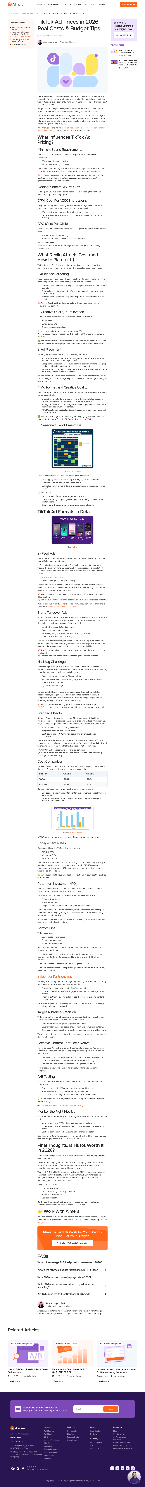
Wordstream (76, 471)
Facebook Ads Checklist (122, 1448)
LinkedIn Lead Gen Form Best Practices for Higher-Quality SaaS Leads (116, 1371)
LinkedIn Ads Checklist (122, 1445)
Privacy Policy (88, 1481)
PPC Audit (48, 1443)
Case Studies (53, 4)
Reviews (77, 4)
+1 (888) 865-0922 (17, 1442)
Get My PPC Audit (123, 35)
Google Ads (72, 1431)
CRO (46, 1437)
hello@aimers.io (16, 1437)
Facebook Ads (73, 1437)
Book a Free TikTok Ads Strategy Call (72, 1243)
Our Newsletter (119, 1434)
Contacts (101, 4)
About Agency (96, 1442)
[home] (16, 4)
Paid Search (49, 1431)
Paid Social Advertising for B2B (27, 13)
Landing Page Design (52, 1440)
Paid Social (48, 1434)
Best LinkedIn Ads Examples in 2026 (126, 51)
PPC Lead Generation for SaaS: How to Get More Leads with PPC (128, 63)
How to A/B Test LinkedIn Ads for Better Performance (28, 1370)
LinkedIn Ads (72, 1440)
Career (93, 1445)
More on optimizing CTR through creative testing (61, 1105)
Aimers (62, 1481)
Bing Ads (70, 1434)
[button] (40, 4)
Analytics (48, 1446)
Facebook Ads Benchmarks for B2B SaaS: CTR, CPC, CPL (69, 1370)
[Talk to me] (134, 1477)
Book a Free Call (128, 4)
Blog (10, 13)
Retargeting (49, 1455)
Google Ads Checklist (121, 1442)
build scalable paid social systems (64, 606)
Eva (75, 547)
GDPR (98, 1481)
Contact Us (94, 1448)
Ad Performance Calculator (119, 1438)
